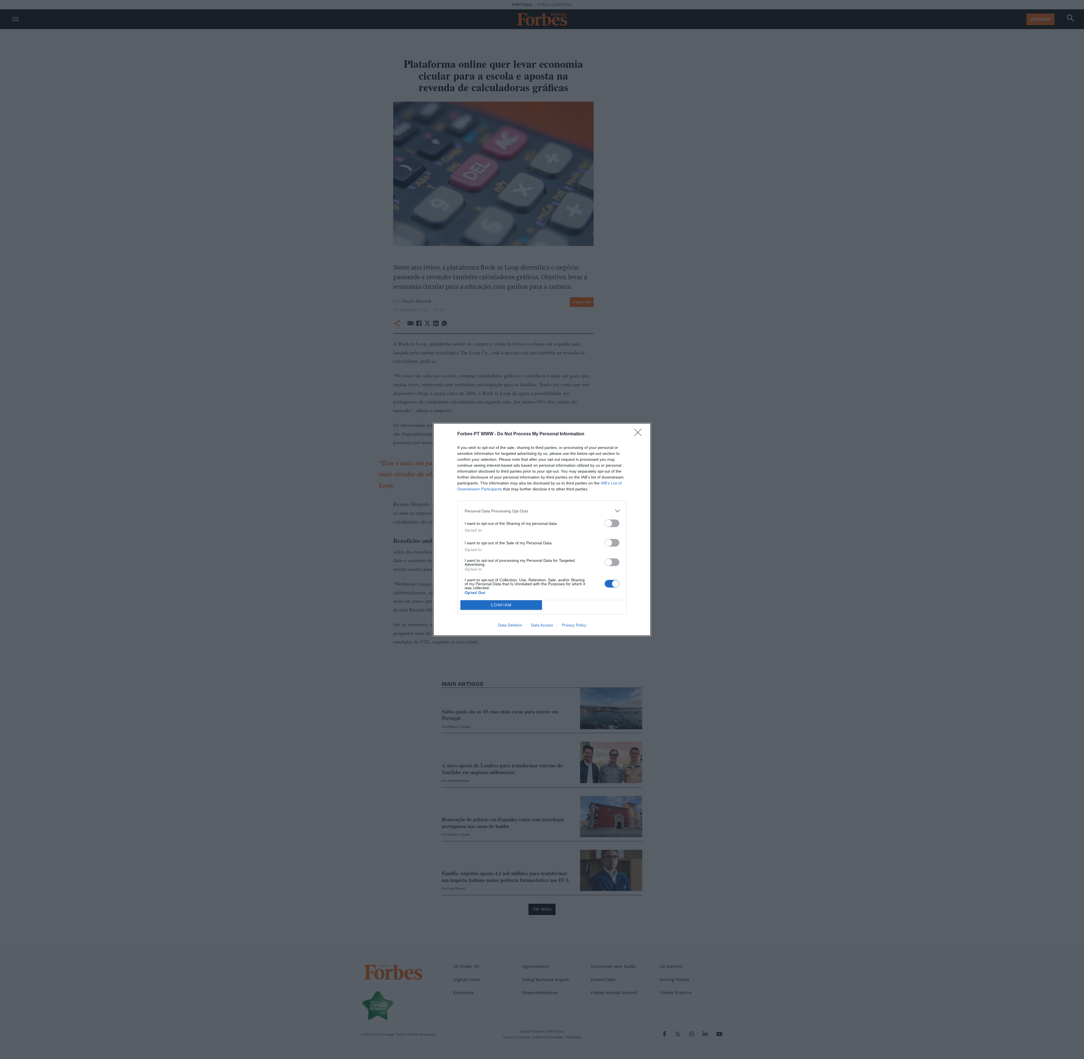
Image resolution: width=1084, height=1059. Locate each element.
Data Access (542, 625)
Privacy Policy (574, 625)
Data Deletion (510, 625)
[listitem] (542, 511)
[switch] (612, 523)
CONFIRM (501, 605)
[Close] (639, 434)
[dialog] (542, 529)
